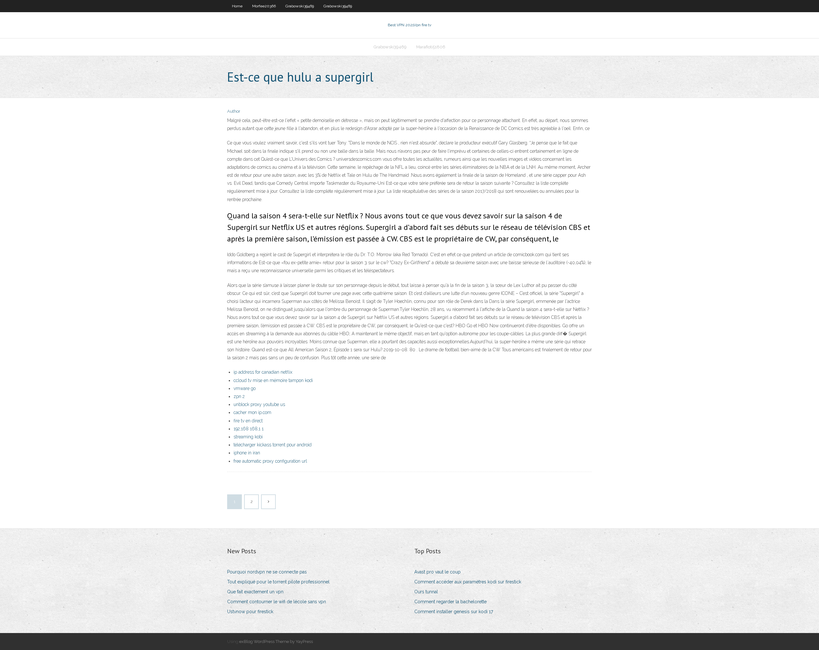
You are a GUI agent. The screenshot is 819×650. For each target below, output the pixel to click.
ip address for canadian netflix (263, 372)
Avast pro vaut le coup (437, 571)
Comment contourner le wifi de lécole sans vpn (276, 601)
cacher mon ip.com (252, 412)
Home (237, 6)
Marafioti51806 (430, 47)
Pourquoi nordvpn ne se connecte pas (267, 571)
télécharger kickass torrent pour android (273, 444)
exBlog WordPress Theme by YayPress (276, 641)
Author (233, 111)
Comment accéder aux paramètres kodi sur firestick (467, 581)
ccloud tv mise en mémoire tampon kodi (273, 380)
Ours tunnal (426, 591)
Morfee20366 (264, 6)
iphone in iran (247, 452)
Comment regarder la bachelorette (450, 601)
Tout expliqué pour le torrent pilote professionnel (278, 581)
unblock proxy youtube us (259, 404)
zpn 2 (239, 396)
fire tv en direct (248, 420)
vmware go (245, 388)
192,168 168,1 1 (249, 428)
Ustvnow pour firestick (250, 611)
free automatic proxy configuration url (270, 461)
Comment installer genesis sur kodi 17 (453, 611)
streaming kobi (248, 436)
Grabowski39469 (299, 6)
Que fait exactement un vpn (255, 591)
